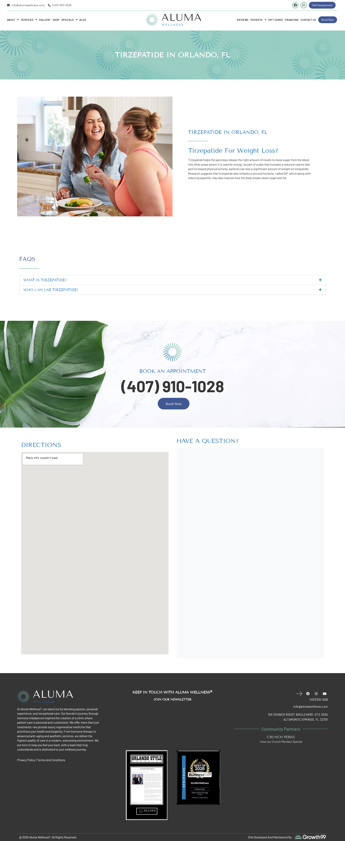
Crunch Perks (281, 737)
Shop (56, 19)
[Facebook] (295, 5)
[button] (172, 280)
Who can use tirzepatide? (50, 290)
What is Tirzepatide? (45, 280)
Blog (82, 19)
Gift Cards (275, 19)
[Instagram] (303, 5)
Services (27, 19)
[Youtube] (324, 693)
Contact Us (308, 19)
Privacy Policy (26, 760)
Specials (67, 19)
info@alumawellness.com (310, 706)
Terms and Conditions (51, 760)
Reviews (243, 19)
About (11, 19)
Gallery (45, 19)
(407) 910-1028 (172, 385)
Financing (292, 19)
